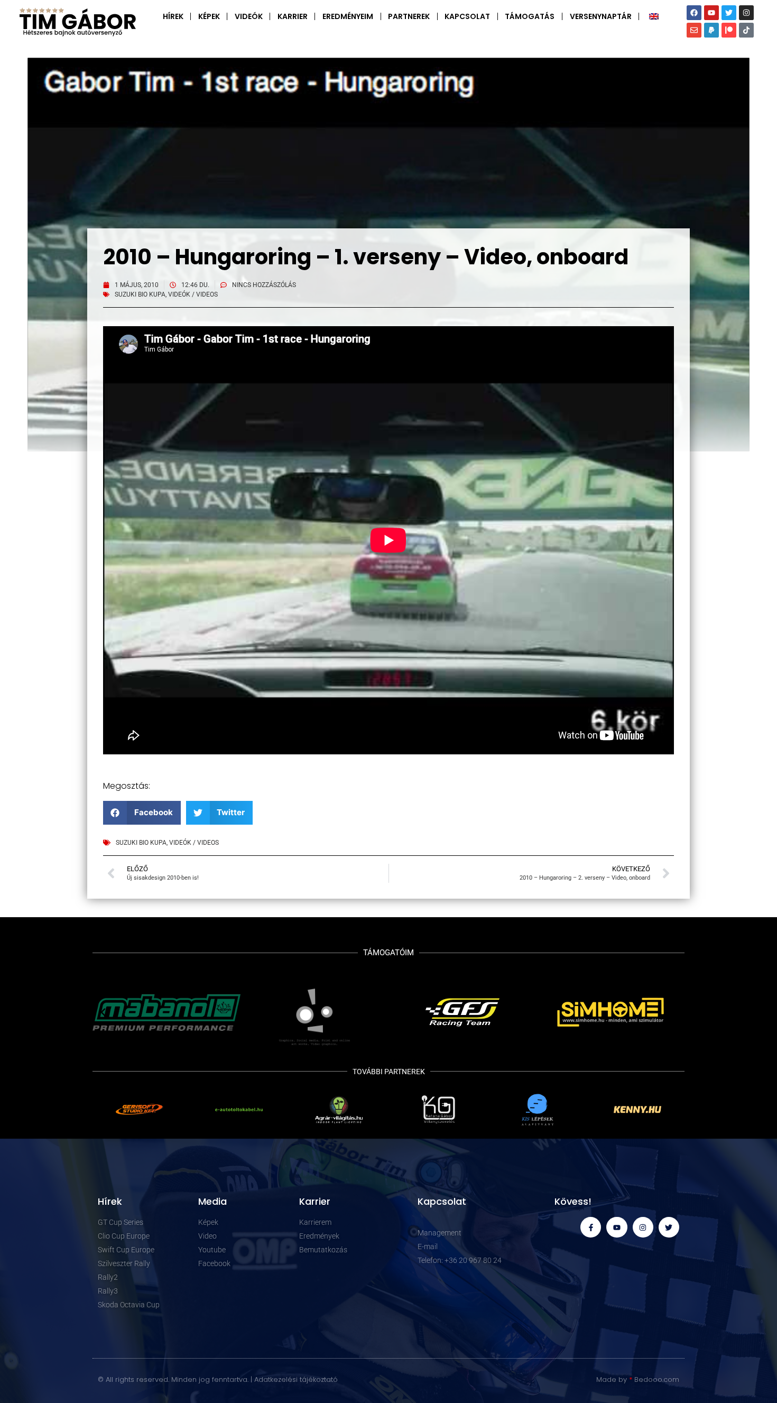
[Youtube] (711, 12)
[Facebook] (694, 12)
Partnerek (409, 16)
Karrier (293, 16)
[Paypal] (711, 30)
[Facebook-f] (590, 1227)
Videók (249, 16)
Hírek (173, 16)
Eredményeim (347, 16)
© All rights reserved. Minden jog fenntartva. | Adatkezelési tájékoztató (218, 1379)
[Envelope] (694, 30)
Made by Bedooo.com (637, 1379)
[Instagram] (746, 12)
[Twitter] (729, 12)
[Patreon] (729, 30)
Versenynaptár (601, 16)
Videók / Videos (193, 294)
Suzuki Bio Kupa (140, 294)
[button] (142, 813)
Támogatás (529, 16)
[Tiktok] (746, 30)
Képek (209, 16)
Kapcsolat (467, 16)
